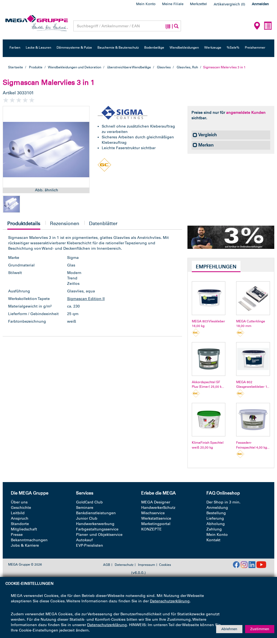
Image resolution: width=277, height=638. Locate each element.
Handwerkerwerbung (95, 524)
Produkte (35, 67)
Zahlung (214, 529)
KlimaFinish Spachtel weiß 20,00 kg (207, 445)
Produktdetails (23, 225)
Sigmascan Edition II (86, 298)
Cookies (165, 565)
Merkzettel (198, 4)
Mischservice (153, 513)
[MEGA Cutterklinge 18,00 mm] (253, 298)
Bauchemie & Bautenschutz (118, 47)
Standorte (20, 524)
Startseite (15, 67)
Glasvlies (164, 67)
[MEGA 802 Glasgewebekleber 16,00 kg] (253, 359)
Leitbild (18, 513)
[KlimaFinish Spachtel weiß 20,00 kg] (209, 420)
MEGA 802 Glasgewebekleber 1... (252, 384)
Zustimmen (259, 629)
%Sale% (233, 47)
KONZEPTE (151, 529)
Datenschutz (124, 564)
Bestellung (216, 513)
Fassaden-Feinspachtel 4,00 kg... (252, 445)
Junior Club (86, 518)
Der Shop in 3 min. (223, 502)
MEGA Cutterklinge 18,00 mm (250, 323)
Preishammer (255, 47)
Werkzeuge (212, 47)
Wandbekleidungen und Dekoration (74, 67)
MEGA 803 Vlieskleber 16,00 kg (208, 323)
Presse (17, 534)
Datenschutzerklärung (170, 601)
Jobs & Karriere (25, 545)
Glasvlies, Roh (187, 67)
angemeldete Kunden (246, 112)
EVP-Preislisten (89, 545)
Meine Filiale (172, 4)
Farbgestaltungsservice (97, 529)
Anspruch (19, 518)
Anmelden (260, 4)
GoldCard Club (89, 502)
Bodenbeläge (154, 47)
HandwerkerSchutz (158, 507)
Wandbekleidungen (184, 47)
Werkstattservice (156, 518)
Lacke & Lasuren (38, 47)
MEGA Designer (155, 502)
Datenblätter (103, 223)
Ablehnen (229, 629)
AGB (106, 564)
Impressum (146, 564)
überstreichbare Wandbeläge (129, 67)
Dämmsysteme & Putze (74, 47)
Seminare (84, 507)
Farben (14, 47)
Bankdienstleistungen (96, 513)
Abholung (215, 524)
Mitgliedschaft (24, 529)
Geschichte (21, 507)
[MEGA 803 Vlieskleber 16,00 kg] (209, 298)
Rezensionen (64, 223)
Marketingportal (155, 524)
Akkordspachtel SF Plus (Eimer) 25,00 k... (208, 384)
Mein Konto (146, 4)
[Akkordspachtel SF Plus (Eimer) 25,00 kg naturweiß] (209, 359)
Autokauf (84, 540)
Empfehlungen (216, 267)
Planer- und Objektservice (99, 534)
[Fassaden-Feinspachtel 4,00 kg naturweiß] (253, 420)
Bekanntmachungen (29, 540)
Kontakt (213, 540)
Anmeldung (217, 507)
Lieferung (215, 518)
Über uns (19, 502)
